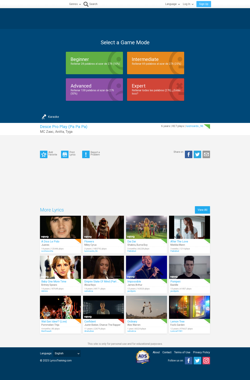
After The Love (179, 241)
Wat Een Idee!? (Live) (54, 321)
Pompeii (175, 281)
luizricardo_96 (194, 126)
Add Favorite (52, 153)
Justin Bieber (91, 324)
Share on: (179, 152)
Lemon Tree (177, 321)
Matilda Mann (177, 244)
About (156, 352)
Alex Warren (133, 324)
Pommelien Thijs (50, 324)
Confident (90, 321)
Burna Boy (142, 244)
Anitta (59, 132)
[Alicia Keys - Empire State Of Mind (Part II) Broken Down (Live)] (103, 267)
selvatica (88, 291)
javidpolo (131, 291)
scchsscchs (47, 251)
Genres (73, 4)
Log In (186, 4)
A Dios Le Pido (50, 241)
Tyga (68, 132)
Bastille (174, 284)
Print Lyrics (73, 153)
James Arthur (134, 284)
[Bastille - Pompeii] (189, 267)
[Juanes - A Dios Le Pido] (60, 227)
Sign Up (203, 4)
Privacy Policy (201, 352)
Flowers (89, 241)
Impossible (134, 281)
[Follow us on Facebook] (188, 360)
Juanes (45, 244)
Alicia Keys (90, 284)
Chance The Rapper (110, 324)
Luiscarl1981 (176, 331)
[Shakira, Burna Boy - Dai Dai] (146, 227)
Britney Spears (49, 284)
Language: (46, 353)
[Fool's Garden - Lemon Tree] (189, 307)
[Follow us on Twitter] (197, 360)
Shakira (131, 244)
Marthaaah (46, 331)
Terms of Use (182, 352)
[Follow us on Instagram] (206, 360)
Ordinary (132, 321)
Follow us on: (176, 360)
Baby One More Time (53, 281)
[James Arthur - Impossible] (146, 267)
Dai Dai (131, 241)
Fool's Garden (177, 324)
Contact (166, 352)
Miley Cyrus (90, 244)
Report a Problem (95, 153)
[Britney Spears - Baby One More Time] (60, 267)
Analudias (89, 331)
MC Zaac (47, 132)
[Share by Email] (206, 154)
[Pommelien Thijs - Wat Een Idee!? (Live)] (60, 307)
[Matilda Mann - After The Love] (189, 227)
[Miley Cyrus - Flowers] (103, 227)
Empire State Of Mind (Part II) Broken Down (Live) (114, 281)
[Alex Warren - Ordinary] (146, 307)
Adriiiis (44, 291)
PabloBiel (131, 251)
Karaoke (53, 116)
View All (202, 209)
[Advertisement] (125, 18)
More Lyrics (52, 210)
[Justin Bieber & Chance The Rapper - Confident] (103, 307)
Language (171, 4)
